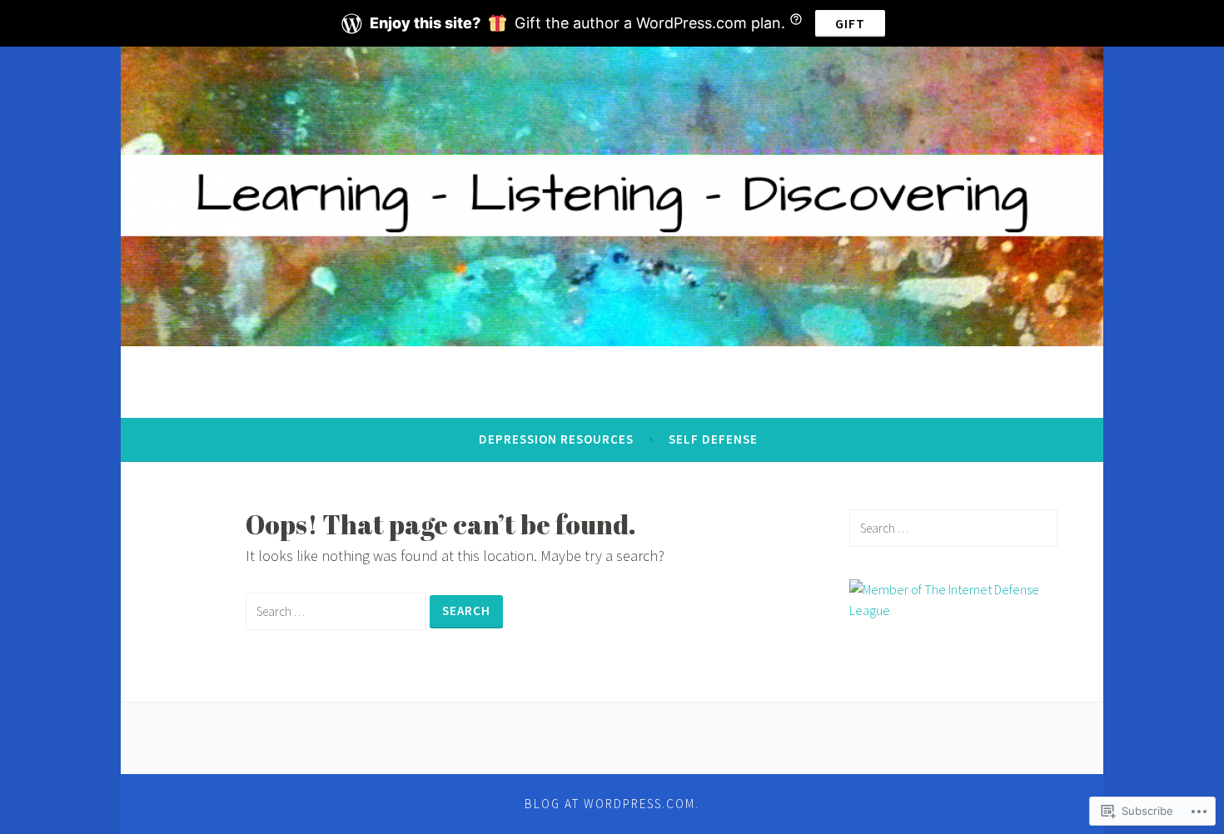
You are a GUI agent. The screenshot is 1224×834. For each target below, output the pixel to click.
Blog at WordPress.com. (612, 804)
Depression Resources (556, 439)
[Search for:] (338, 610)
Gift (850, 23)
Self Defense (713, 439)
